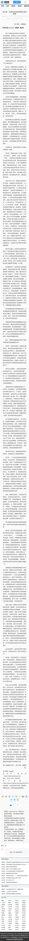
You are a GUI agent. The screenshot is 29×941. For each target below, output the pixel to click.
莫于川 (24, 927)
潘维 (9, 927)
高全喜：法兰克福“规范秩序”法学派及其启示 (13, 871)
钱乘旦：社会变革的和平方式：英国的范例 (12, 889)
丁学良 (3, 902)
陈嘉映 (3, 904)
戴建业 (24, 909)
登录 (14, 852)
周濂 (3, 913)
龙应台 (24, 900)
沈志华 (3, 909)
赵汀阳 (17, 909)
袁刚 (9, 925)
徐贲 (3, 906)
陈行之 (10, 900)
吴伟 (16, 921)
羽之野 (3, 929)
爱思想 (5, 2)
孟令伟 (17, 919)
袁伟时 (10, 917)
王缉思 (24, 913)
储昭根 (17, 923)
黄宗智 (10, 904)
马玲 (16, 915)
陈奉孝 (3, 915)
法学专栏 (17, 778)
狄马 (3, 917)
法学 (7, 6)
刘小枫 (10, 919)
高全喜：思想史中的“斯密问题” (9, 866)
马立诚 (17, 906)
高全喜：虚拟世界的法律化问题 (9, 873)
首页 (2, 6)
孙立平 (17, 929)
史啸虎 (17, 917)
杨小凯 (17, 925)
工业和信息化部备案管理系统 (14, 939)
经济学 (13, 6)
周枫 (3, 921)
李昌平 (3, 911)
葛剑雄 (10, 923)
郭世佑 (10, 915)
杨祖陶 (24, 906)
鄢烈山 (17, 902)
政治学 (20, 6)
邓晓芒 (17, 913)
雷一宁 (24, 919)
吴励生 (24, 925)
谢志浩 (10, 929)
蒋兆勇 (10, 921)
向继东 (10, 909)
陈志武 (24, 904)
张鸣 (9, 911)
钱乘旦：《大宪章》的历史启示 (9, 891)
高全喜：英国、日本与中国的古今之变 (11, 869)
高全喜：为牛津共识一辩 (8, 880)
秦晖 (3, 900)
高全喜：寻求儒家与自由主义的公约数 (11, 878)
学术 (8, 778)
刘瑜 (3, 923)
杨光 (23, 929)
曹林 (9, 902)
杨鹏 (9, 913)
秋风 (3, 919)
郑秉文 (17, 927)
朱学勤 (3, 927)
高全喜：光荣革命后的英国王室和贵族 (11, 893)
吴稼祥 (24, 923)
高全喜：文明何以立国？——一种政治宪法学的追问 (15, 875)
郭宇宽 (10, 906)
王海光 (24, 911)
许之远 (3, 925)
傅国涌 (24, 902)
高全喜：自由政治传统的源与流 (9, 882)
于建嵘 (17, 904)
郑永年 (17, 900)
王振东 (24, 915)
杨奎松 (17, 911)
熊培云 (24, 917)
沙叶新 (24, 921)
